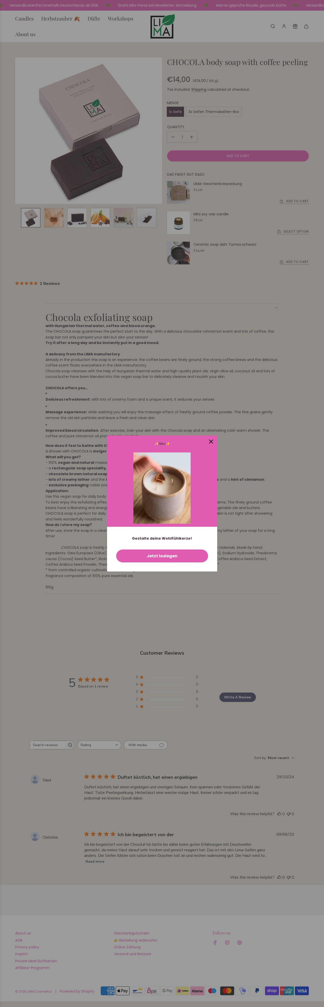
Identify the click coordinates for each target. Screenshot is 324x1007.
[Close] (211, 442)
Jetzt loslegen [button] (162, 556)
